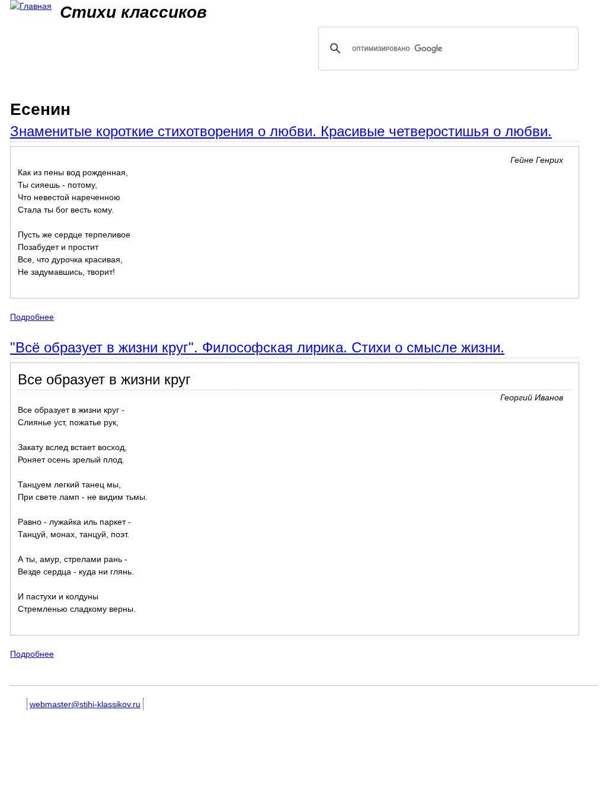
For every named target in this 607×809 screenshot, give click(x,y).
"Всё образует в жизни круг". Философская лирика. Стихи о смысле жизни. (257, 347)
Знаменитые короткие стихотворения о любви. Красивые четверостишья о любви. (281, 131)
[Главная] (31, 6)
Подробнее (32, 317)
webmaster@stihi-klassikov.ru (85, 704)
